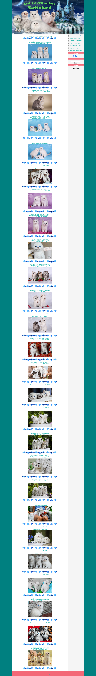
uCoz (52, 674)
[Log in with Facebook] (76, 56)
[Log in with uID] (73, 56)
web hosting (47, 674)
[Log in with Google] (78, 56)
